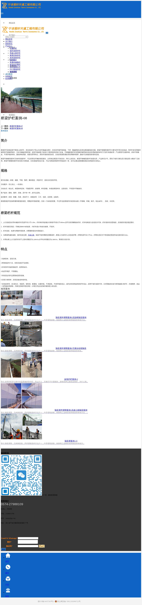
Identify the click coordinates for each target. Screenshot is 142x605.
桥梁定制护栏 (15, 55)
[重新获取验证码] (42, 546)
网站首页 (12, 23)
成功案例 (8, 74)
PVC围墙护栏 (15, 69)
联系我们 (12, 115)
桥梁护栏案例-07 (16, 126)
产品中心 (8, 46)
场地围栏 (13, 60)
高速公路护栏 (15, 53)
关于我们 (12, 35)
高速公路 (31, 235)
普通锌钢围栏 (15, 62)
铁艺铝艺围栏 (15, 65)
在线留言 (8, 76)
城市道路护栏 (15, 51)
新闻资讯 (8, 44)
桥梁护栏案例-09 (16, 128)
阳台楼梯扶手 (15, 67)
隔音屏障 (13, 78)
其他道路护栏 (15, 58)
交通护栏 (13, 48)
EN (2, 13)
